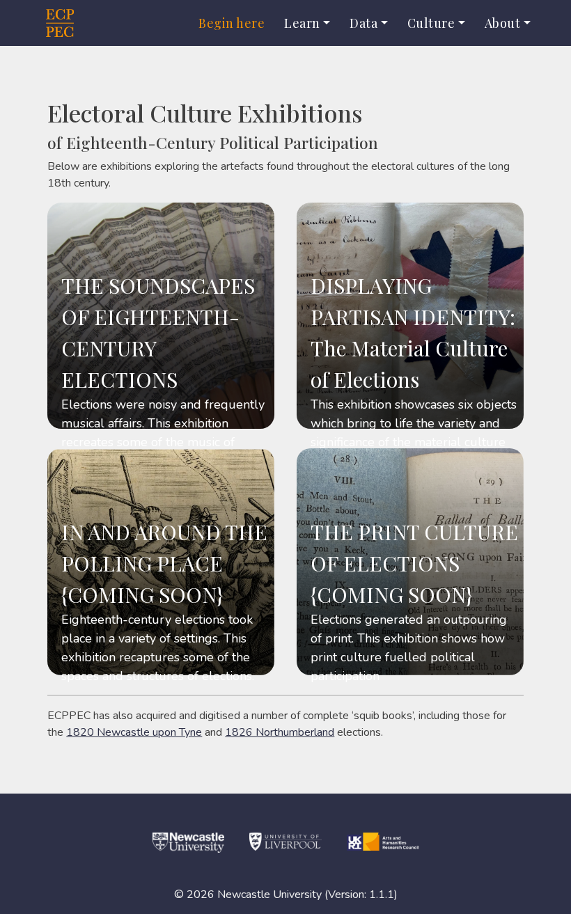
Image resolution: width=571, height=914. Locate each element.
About (503, 23)
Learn (302, 23)
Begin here (231, 23)
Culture (431, 23)
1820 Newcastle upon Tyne (134, 732)
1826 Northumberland (279, 732)
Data (363, 23)
